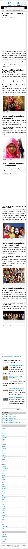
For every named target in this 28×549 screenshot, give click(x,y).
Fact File (15, 3)
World (3, 528)
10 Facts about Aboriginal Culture (16, 388)
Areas (3, 430)
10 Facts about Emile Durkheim (9, 416)
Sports (3, 519)
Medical (3, 490)
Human (3, 481)
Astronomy (4, 433)
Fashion (3, 473)
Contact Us (4, 536)
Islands (3, 482)
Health (3, 477)
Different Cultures (7, 356)
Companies (4, 453)
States (3, 521)
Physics (3, 502)
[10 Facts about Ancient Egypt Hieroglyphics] (5, 380)
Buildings (4, 442)
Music (3, 495)
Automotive (4, 437)
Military (3, 492)
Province (4, 508)
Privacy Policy (5, 539)
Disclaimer (4, 538)
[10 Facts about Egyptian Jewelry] (5, 400)
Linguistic (4, 486)
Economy (4, 464)
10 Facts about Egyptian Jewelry (16, 397)
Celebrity (4, 446)
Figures (3, 475)
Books (3, 441)
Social (3, 517)
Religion (3, 512)
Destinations (4, 461)
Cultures (7, 10)
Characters (4, 448)
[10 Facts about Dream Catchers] (5, 369)
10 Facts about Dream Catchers (16, 365)
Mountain (4, 493)
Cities (3, 452)
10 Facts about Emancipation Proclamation (11, 422)
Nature (3, 499)
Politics (3, 506)
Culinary (3, 457)
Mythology (4, 497)
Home (2, 10)
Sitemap (3, 541)
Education (4, 466)
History (3, 479)
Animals (3, 428)
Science (3, 515)
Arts (2, 431)
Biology (3, 439)
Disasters (4, 462)
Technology (4, 522)
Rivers (3, 513)
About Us (4, 534)
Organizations (5, 501)
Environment (4, 470)
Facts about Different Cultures (16, 356)
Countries (4, 455)
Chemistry (4, 450)
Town (3, 524)
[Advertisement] (14, 35)
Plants (3, 504)
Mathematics (4, 488)
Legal (3, 484)
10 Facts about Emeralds (7, 420)
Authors (3, 435)
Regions (3, 510)
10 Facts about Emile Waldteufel (9, 414)
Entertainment (5, 468)
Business (4, 444)
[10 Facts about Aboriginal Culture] (5, 391)
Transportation (5, 526)
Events (3, 472)
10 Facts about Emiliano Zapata (9, 418)
